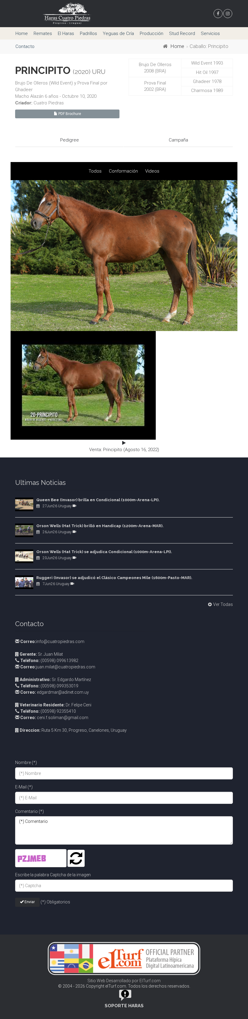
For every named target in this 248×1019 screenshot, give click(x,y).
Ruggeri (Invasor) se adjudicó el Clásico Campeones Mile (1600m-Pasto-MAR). (114, 577)
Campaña (178, 140)
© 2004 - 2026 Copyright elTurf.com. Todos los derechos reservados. (124, 986)
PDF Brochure (69, 114)
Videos (152, 171)
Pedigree (69, 140)
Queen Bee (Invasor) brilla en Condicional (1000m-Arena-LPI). (98, 500)
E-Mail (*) (24, 787)
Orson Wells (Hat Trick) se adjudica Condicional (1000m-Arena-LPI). (104, 551)
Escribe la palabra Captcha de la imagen (53, 874)
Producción (151, 33)
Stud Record (182, 33)
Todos (95, 171)
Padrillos (88, 33)
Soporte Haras (124, 1005)
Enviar (29, 902)
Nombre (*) (26, 762)
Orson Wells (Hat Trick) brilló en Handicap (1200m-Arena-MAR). (100, 526)
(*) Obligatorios (55, 902)
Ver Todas (223, 604)
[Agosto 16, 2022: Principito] (124, 255)
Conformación (123, 171)
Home (21, 33)
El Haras (66, 33)
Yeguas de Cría (118, 33)
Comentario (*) (29, 811)
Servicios (210, 33)
